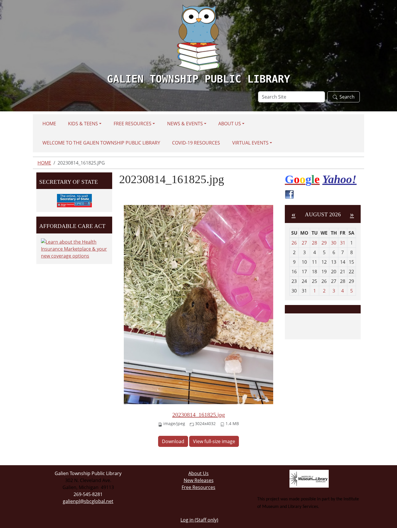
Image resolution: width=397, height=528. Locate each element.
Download (173, 441)
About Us (229, 123)
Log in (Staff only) (199, 520)
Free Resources (132, 123)
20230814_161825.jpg (198, 414)
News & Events (185, 123)
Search (347, 97)
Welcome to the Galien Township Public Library (101, 143)
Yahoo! (339, 179)
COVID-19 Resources (196, 143)
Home (49, 123)
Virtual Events (250, 143)
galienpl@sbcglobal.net (88, 501)
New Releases (199, 480)
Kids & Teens (83, 123)
